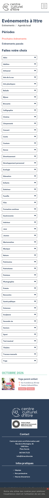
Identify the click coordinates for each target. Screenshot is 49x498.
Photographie (8, 282)
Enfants (6, 183)
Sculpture (7, 315)
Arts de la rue (8, 77)
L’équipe (18, 470)
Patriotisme (8, 269)
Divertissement (9, 156)
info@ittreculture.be (25, 456)
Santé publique (9, 301)
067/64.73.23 (24, 453)
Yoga (5, 361)
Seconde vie (8, 321)
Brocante (6, 104)
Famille (6, 196)
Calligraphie (8, 110)
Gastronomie (8, 216)
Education (7, 176)
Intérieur (6, 222)
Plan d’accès (24, 449)
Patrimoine (7, 262)
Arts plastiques (9, 84)
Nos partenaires (21, 473)
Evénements (8, 25)
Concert (6, 130)
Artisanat (7, 71)
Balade (6, 91)
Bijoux (5, 97)
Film (5, 203)
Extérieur (6, 189)
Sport (5, 334)
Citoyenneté (8, 123)
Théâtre (6, 348)
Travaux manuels (10, 354)
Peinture (6, 275)
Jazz (5, 229)
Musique (6, 249)
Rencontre (7, 295)
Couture (6, 143)
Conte (5, 137)
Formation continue (11, 209)
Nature (6, 255)
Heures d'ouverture (22, 477)
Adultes (6, 64)
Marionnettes (8, 242)
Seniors (6, 328)
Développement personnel (13, 163)
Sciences (6, 308)
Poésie (6, 288)
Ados (5, 58)
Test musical (8, 341)
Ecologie (6, 170)
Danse (5, 150)
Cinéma (6, 117)
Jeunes (6, 236)
